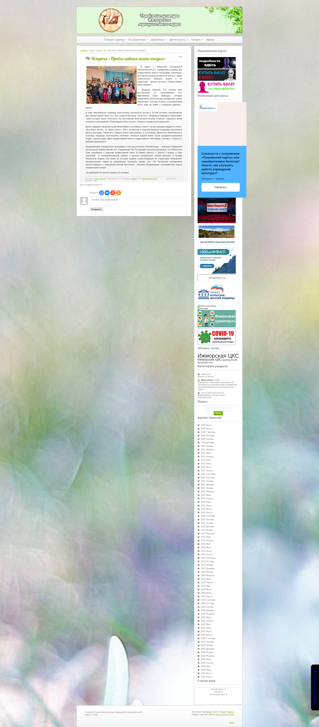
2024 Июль (206, 593)
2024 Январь (207, 572)
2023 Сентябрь (208, 558)
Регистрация (222, 714)
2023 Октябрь (207, 561)
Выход (231, 712)
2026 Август (207, 677)
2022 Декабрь (207, 526)
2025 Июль (206, 631)
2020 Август (207, 428)
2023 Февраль (208, 533)
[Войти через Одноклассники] (118, 192)
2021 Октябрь (207, 477)
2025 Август (207, 635)
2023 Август (207, 554)
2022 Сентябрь (208, 516)
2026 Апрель (207, 663)
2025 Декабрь (207, 649)
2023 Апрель (207, 540)
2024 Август (207, 596)
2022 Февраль (208, 491)
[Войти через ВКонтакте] (107, 192)
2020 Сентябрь (208, 432)
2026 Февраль (208, 656)
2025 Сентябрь (208, 638)
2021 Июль (206, 467)
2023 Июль (206, 551)
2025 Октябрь (207, 642)
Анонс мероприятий (210, 393)
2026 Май (205, 666)
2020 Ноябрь (207, 439)
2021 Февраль (208, 449)
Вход (231, 714)
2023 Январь (207, 530)
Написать (221, 187)
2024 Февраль (208, 575)
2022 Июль (206, 509)
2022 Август (207, 512)
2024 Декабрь (207, 610)
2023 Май (205, 544)
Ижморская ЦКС (218, 356)
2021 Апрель (207, 456)
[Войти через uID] (101, 192)
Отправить (96, 209)
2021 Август (207, 470)
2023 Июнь (206, 547)
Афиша (204, 374)
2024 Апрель (207, 582)
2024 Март (206, 579)
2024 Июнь (206, 589)
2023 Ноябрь (207, 565)
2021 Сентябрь (208, 474)
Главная (84, 50)
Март (99, 50)
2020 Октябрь (207, 435)
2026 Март (206, 659)
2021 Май (205, 460)
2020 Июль (206, 425)
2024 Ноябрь (207, 607)
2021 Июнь (206, 463)
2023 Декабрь (207, 568)
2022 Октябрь (207, 519)
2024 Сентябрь (208, 600)
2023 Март (206, 537)
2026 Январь (207, 652)
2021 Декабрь (207, 484)
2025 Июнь (206, 628)
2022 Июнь (206, 505)
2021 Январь (207, 446)
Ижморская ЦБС (150, 179)
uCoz (231, 722)
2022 (92, 50)
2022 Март (206, 495)
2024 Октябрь (207, 603)
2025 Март (206, 617)
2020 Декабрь (207, 442)
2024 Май (205, 586)
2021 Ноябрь (207, 481)
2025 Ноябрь (207, 645)
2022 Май (205, 502)
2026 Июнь (206, 670)
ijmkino (134, 179)
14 (105, 50)
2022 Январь (207, 488)
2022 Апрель (207, 498)
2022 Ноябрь (207, 523)
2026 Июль (206, 673)
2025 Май (205, 624)
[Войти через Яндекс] (112, 192)
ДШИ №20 (208, 363)
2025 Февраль (208, 614)
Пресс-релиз (100, 179)
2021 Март (206, 453)
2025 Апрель (207, 621)
